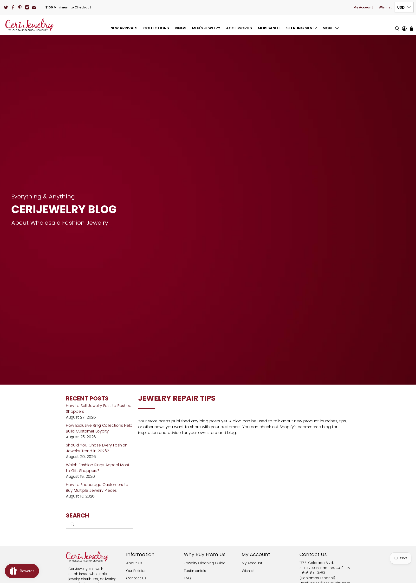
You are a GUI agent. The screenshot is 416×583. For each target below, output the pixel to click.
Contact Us (136, 578)
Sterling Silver (301, 28)
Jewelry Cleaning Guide (205, 562)
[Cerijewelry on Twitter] (6, 7)
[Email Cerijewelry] (34, 7)
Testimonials (195, 570)
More (328, 28)
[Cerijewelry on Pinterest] (20, 7)
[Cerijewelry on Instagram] (27, 7)
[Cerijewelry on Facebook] (13, 7)
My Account (363, 7)
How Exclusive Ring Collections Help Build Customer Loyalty (99, 428)
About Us (134, 562)
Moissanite (269, 28)
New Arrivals (123, 28)
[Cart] (411, 28)
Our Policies (136, 570)
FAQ (187, 578)
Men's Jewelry (206, 28)
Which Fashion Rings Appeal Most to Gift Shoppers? (97, 467)
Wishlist (385, 7)
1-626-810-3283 (312, 572)
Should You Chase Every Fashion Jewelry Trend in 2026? (97, 448)
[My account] (404, 25)
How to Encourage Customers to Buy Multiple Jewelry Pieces (97, 487)
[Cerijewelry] (29, 25)
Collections (156, 28)
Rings (180, 28)
